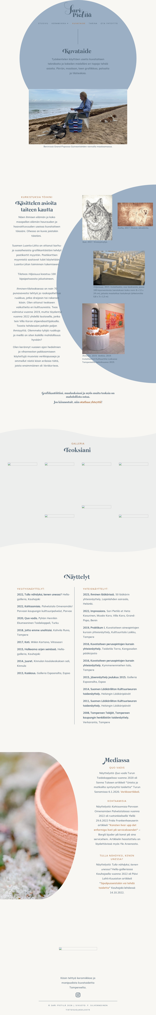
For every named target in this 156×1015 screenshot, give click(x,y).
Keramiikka (59, 23)
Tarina (93, 23)
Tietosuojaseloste (78, 1009)
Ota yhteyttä (109, 23)
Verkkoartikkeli (130, 791)
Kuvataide (78, 23)
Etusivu (43, 23)
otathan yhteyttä (90, 402)
